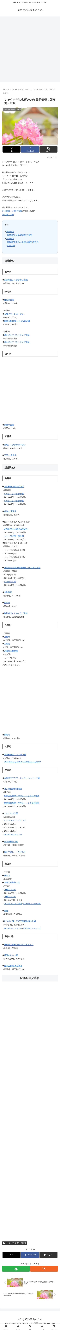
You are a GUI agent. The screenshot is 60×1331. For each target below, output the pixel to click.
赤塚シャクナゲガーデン (15, 445)
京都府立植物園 (11, 651)
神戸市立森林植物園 (13, 789)
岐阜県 (10, 235)
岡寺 (6, 911)
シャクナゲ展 (10, 581)
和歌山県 (11, 245)
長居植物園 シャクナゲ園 (15, 755)
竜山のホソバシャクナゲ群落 (17, 342)
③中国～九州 (8, 214)
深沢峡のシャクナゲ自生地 (16, 280)
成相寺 (7, 735)
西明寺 (7, 603)
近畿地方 (10, 238)
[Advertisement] (30, 50)
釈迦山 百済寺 (10, 511)
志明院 (7, 644)
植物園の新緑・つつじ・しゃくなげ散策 (21, 796)
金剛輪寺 (8, 592)
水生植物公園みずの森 (14, 486)
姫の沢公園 (9, 300)
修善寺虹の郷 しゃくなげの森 (17, 321)
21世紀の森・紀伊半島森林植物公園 (20, 921)
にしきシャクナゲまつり (15, 820)
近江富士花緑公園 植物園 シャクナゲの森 (22, 567)
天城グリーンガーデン (14, 314)
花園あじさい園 (11, 955)
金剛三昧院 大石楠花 (13, 966)
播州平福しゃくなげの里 (15, 852)
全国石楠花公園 (11, 841)
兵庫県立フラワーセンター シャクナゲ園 (22, 778)
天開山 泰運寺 (10, 455)
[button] (48, 149)
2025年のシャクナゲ (32, 762)
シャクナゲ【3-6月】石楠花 (15, 1243)
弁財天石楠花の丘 (12, 882)
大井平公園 (9, 425)
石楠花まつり (10, 889)
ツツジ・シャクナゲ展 (14, 494)
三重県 (29, 235)
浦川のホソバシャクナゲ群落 (17, 335)
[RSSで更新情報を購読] (44, 1269)
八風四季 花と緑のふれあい (16, 529)
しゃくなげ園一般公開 (14, 536)
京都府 (16, 242)
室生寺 (7, 875)
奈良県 (36, 242)
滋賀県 (10, 242)
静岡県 (16, 235)
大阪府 (23, 242)
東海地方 (10, 231)
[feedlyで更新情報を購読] (16, 1269)
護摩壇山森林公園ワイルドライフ (18, 944)
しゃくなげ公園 (11, 813)
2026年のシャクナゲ (13, 762)
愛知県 (23, 235)
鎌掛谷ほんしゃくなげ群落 (16, 613)
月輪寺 (7, 637)
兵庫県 (29, 242)
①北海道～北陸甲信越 (12, 211)
